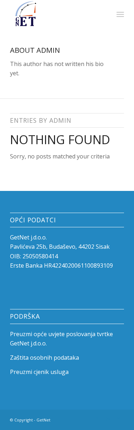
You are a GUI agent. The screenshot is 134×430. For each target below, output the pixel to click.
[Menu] (120, 14)
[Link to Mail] (118, 419)
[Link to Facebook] (97, 419)
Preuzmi (22, 334)
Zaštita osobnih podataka (44, 357)
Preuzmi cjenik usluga (39, 372)
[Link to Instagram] (108, 419)
